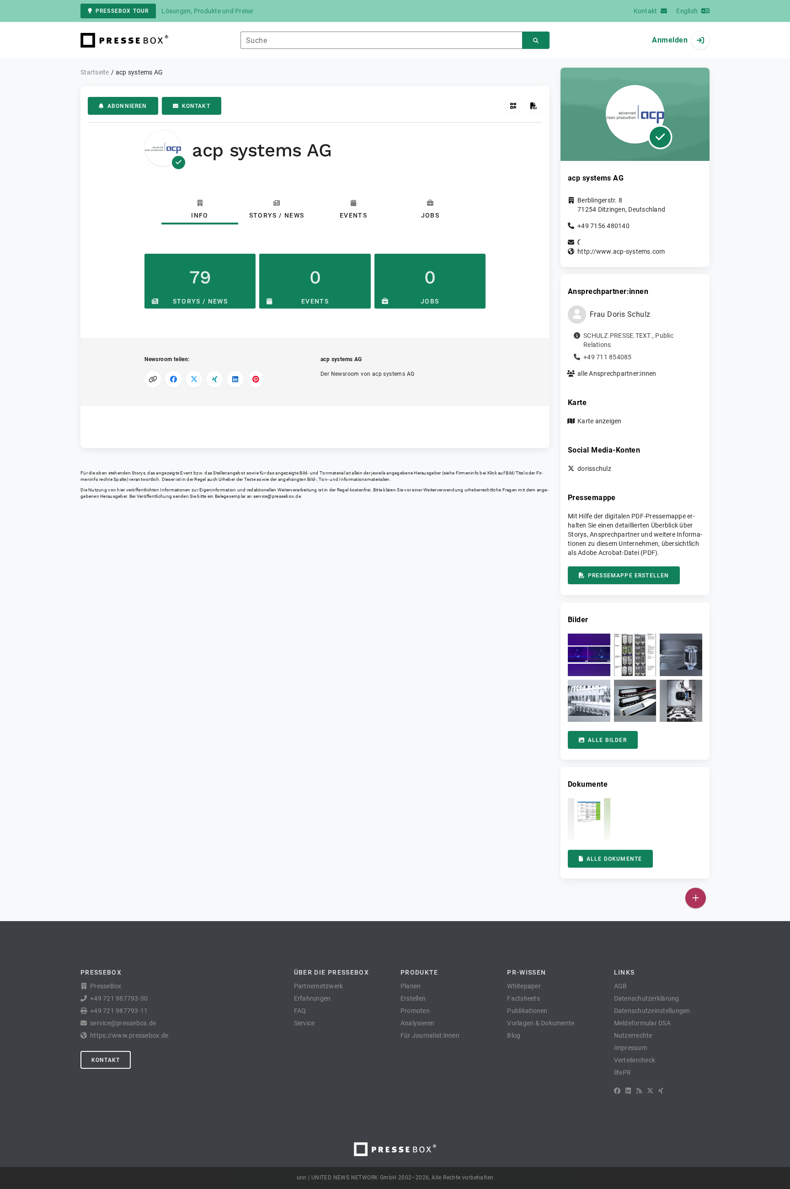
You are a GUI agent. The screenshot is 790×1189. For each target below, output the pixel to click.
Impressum (630, 1047)
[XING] (660, 1090)
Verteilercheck (635, 1060)
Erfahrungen (312, 998)
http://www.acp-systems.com (621, 251)
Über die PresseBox (331, 972)
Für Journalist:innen (429, 1035)
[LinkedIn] (628, 1090)
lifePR (622, 1072)
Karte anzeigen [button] (599, 421)
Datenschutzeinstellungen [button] (652, 1010)
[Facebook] (617, 1090)
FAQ (300, 1010)
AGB (620, 986)
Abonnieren (127, 106)
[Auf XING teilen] (214, 379)
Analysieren (417, 1023)
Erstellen (413, 998)
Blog (513, 1035)
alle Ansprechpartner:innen (617, 373)
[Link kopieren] (152, 379)
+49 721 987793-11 (119, 1010)
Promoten (415, 1010)
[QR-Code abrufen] (513, 105)
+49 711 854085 (607, 357)
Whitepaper (524, 986)
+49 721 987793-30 (119, 998)
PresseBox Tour (122, 11)
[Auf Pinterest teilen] (255, 379)
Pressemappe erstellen (628, 575)
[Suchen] (536, 40)
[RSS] (639, 1090)
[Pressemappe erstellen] (533, 105)
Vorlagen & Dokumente (540, 1023)
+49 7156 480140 (603, 225)
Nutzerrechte (633, 1035)
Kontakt (196, 106)
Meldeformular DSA (642, 1023)
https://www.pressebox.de (129, 1035)
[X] (650, 1090)
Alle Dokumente (614, 859)
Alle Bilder (607, 740)
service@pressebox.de (277, 496)
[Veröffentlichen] (695, 898)
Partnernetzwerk (318, 986)
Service (304, 1023)
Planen (410, 986)
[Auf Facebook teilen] (173, 379)
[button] (589, 655)
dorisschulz (594, 468)
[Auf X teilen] (194, 379)
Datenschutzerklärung (646, 998)
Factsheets (523, 998)
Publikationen (527, 1010)
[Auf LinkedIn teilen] (235, 379)
